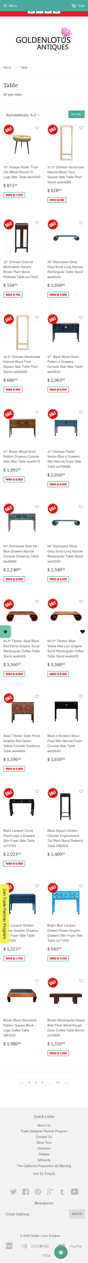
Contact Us (44, 1136)
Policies (44, 1154)
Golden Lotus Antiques (45, 1235)
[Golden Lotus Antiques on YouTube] (74, 1193)
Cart (81, 5)
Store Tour (44, 1142)
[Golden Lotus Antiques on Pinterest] (38, 1193)
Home (7, 67)
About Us (44, 1125)
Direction (44, 1148)
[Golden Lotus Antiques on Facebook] (25, 1193)
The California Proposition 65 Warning (44, 1165)
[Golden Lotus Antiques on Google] (50, 1193)
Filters (76, 114)
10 (58, 1082)
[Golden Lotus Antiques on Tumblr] (62, 1193)
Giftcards (44, 1160)
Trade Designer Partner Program (44, 1131)
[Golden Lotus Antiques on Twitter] (13, 1193)
